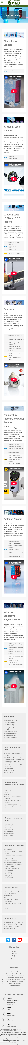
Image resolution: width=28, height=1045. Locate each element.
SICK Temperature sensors (15, 448)
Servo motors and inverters (12, 907)
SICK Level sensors (13, 444)
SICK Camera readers (14, 248)
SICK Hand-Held (12, 250)
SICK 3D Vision (12, 157)
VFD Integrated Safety (11, 737)
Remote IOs (8, 901)
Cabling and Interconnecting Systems (15, 979)
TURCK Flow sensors (14, 463)
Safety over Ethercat (10, 735)
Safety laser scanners (11, 731)
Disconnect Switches (11, 859)
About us (14, 953)
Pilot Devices (9, 872)
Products (14, 955)
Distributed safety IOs (11, 720)
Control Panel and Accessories (14, 846)
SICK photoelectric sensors (15, 71)
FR (13, 6)
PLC (6, 897)
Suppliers (14, 957)
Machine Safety (9, 716)
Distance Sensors (10, 792)
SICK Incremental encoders (15, 335)
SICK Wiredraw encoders (15, 345)
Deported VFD (9, 824)
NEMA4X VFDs (9, 770)
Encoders (7, 794)
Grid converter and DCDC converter (14, 759)
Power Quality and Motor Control (15, 974)
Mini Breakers (9, 870)
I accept (3, 1042)
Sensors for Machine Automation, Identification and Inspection (14, 785)
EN (15, 6)
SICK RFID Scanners (14, 246)
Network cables (9, 833)
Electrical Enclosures (11, 860)
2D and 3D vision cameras (12, 791)
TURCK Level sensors (14, 455)
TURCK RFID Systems (14, 253)
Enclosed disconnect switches (13, 826)
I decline (9, 1042)
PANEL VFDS (9, 772)
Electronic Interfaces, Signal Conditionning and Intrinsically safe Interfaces (13, 864)
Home (14, 951)
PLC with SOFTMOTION (11, 899)
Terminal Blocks (9, 874)
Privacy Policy (14, 1044)
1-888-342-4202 (11, 1015)
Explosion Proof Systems (12, 868)
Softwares (8, 909)
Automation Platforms (11, 888)
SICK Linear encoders (14, 346)
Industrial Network (10, 919)
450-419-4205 (10, 1021)
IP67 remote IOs (9, 829)
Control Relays (9, 857)
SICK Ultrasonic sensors (15, 556)
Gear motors (8, 895)
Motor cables (9, 831)
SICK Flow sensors (13, 452)
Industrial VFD (9, 763)
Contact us (14, 959)
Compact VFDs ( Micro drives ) (13, 757)
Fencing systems (10, 722)
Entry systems (9, 828)
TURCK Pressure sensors (15, 457)
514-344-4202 (10, 1009)
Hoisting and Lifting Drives (12, 761)
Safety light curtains (10, 733)
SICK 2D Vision (12, 158)
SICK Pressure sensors (14, 446)
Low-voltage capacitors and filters (14, 765)
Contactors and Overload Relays (14, 855)
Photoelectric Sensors (11, 804)
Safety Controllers (10, 726)
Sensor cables (9, 835)
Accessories (8, 849)
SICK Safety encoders (14, 343)
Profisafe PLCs (9, 724)
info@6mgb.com (11, 1026)
